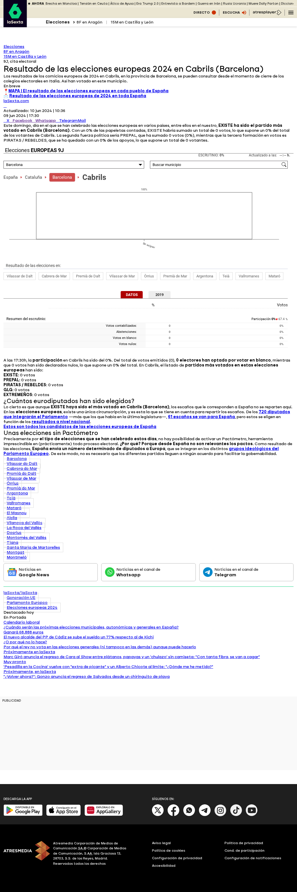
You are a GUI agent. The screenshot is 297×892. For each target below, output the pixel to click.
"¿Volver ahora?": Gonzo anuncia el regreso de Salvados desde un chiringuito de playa (86, 676)
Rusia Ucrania (234, 4)
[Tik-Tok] (236, 814)
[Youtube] (252, 814)
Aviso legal (161, 843)
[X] (5, 105)
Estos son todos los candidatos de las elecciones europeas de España (79, 426)
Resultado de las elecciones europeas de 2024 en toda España (77, 95)
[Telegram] (205, 814)
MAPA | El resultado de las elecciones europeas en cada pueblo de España (88, 91)
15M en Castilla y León (132, 22)
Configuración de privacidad (177, 858)
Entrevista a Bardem (178, 4)
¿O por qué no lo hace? (25, 642)
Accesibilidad (163, 866)
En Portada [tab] (14, 617)
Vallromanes (249, 276)
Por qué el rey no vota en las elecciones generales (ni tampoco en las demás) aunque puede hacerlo (99, 646)
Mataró (274, 276)
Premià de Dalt (88, 276)
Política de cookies (168, 850)
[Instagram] (220, 814)
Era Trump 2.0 (147, 4)
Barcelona (62, 177)
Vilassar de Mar (122, 276)
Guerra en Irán (209, 4)
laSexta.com (16, 100)
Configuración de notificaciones (252, 858)
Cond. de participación (244, 850)
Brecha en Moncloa (61, 4)
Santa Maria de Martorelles (33, 547)
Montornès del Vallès (26, 537)
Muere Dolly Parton (263, 4)
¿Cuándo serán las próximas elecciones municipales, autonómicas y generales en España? (91, 627)
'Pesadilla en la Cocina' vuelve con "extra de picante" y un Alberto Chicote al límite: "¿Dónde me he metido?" (108, 666)
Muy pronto (14, 661)
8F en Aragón (89, 22)
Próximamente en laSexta (29, 651)
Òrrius (149, 276)
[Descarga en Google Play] (23, 814)
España (10, 177)
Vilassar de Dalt (19, 276)
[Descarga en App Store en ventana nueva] (63, 814)
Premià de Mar (175, 276)
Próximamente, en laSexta (29, 671)
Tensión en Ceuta (93, 4)
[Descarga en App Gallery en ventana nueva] (103, 814)
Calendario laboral (21, 622)
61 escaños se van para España (201, 416)
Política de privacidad (243, 843)
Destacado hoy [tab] (18, 612)
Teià (225, 276)
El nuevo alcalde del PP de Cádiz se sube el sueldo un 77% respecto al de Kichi (78, 637)
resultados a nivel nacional (61, 421)
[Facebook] (173, 814)
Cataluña (33, 177)
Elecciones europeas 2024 (32, 607)
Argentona (204, 276)
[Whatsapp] (189, 814)
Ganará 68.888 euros (23, 632)
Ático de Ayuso (122, 4)
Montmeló (17, 557)
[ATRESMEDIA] (24, 854)
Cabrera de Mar (54, 276)
